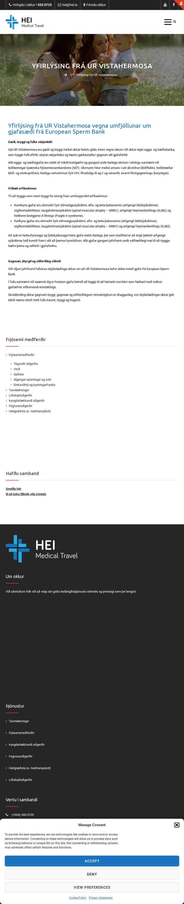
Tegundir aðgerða (26, 364)
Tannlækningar (19, 390)
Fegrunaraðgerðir (20, 406)
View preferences (92, 887)
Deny (92, 874)
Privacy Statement (101, 897)
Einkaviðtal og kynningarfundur (34, 385)
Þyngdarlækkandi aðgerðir (27, 400)
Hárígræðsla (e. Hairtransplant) (30, 411)
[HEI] (25, 22)
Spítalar (19, 374)
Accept (92, 861)
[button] (176, 825)
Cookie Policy (77, 897)
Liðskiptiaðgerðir (20, 395)
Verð (17, 369)
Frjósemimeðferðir (21, 355)
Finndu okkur (96, 5)
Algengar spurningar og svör (32, 379)
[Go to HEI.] (65, 75)
